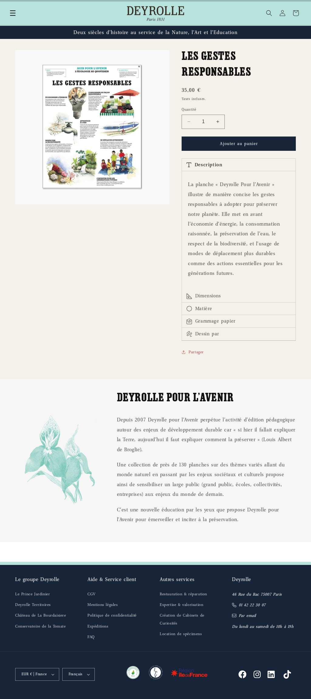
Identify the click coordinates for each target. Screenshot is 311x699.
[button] (12, 13)
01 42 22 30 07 (252, 605)
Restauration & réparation (183, 594)
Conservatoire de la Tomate (40, 626)
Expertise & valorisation (181, 604)
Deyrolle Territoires (33, 604)
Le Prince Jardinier (32, 594)
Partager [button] (196, 352)
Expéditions (97, 626)
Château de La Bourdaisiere (40, 615)
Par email (247, 615)
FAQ (91, 637)
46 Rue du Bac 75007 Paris (257, 594)
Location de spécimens (181, 634)
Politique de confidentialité (112, 615)
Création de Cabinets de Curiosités (182, 619)
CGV (91, 594)
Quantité (189, 109)
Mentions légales (102, 604)
